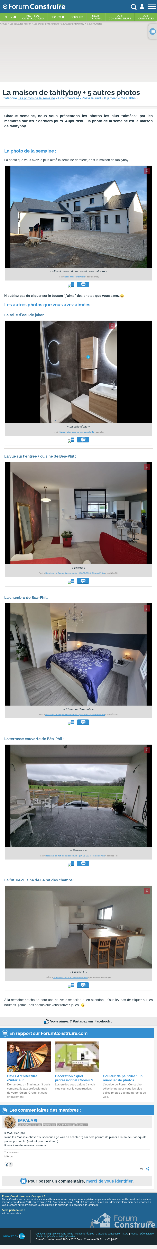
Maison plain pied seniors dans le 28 (76, 432)
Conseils (77, 17)
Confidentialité (56, 1236)
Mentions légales (84, 1233)
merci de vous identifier (109, 1181)
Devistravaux (96, 17)
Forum (7, 17)
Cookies (70, 1236)
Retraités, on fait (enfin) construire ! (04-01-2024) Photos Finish (75, 573)
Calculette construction (108, 1233)
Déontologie (147, 1233)
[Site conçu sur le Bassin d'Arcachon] (13, 1236)
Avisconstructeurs (120, 17)
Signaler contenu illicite (60, 1233)
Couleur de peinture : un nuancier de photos (122, 1078)
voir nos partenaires (11, 1213)
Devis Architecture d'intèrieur (22, 1078)
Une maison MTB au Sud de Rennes (70, 977)
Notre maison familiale (74, 277)
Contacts (40, 1233)
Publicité (41, 1236)
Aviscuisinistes (146, 17)
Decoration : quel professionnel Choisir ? (74, 1078)
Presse (134, 1233)
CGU (126, 1233)
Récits (33, 17)
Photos (56, 17)
